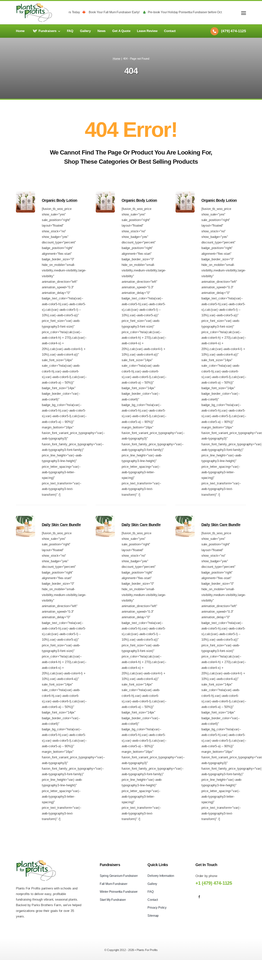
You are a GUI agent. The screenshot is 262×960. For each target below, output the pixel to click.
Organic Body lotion (59, 200)
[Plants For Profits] (34, 5)
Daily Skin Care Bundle (61, 525)
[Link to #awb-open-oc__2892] (243, 13)
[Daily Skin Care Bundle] (25, 518)
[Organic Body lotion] (25, 194)
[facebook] (199, 897)
